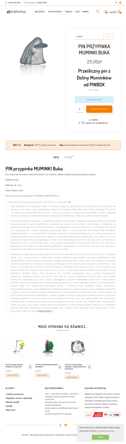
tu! (70, 202)
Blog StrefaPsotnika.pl (54, 388)
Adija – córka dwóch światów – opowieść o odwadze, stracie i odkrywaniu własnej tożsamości (62, 396)
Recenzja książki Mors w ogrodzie (58, 414)
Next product (111, 36)
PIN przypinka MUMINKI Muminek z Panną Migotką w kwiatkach (75, 367)
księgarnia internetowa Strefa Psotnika (85, 145)
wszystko (52, 145)
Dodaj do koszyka (12, 375)
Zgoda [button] (100, 437)
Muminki (106, 145)
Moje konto (10, 410)
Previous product (106, 36)
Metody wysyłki (12, 402)
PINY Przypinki (40, 145)
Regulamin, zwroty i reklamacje (19, 398)
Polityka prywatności (15, 394)
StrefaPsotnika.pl (44, 311)
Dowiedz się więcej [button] (106, 431)
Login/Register (14, 3)
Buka (66, 145)
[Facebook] (116, 3)
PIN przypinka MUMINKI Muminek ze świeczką (14, 366)
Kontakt (9, 406)
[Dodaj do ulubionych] (30, 366)
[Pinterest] (120, 3)
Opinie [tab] (69, 157)
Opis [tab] (56, 157)
